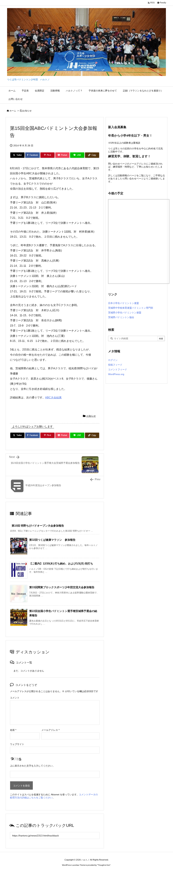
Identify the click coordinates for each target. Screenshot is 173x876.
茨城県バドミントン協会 (121, 317)
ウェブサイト (17, 744)
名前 (13, 730)
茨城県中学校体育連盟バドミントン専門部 (130, 307)
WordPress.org (116, 374)
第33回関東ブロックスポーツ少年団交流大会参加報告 (61, 587)
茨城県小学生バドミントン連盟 (124, 312)
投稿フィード (115, 364)
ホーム (12, 110)
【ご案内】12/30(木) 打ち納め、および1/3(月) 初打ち (61, 563)
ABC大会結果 (53, 397)
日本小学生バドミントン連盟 (123, 303)
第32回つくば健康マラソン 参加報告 (52, 539)
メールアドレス (50, 730)
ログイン (113, 360)
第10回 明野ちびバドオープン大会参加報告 (38, 525)
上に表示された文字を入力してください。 (32, 765)
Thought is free (104, 865)
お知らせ (27, 110)
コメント (14, 697)
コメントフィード (117, 369)
